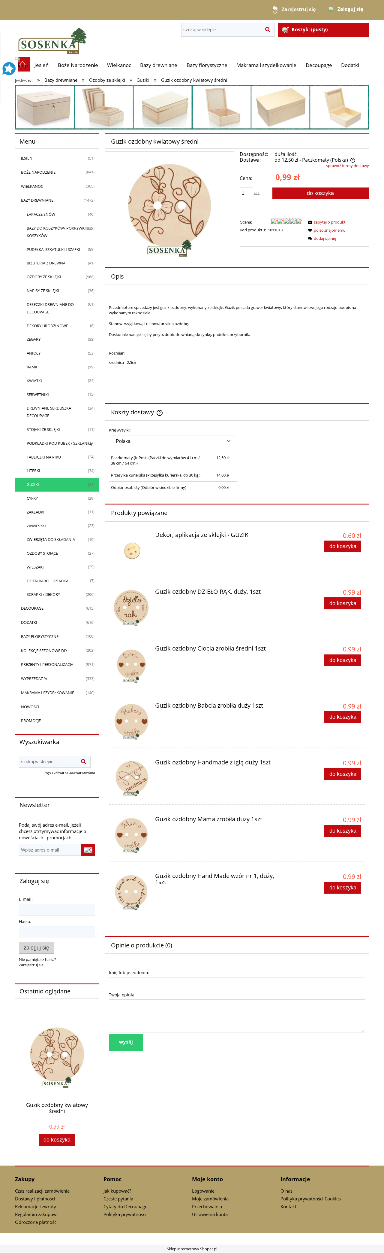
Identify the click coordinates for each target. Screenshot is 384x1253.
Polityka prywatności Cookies (310, 1199)
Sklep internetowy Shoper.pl (192, 1248)
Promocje (31, 720)
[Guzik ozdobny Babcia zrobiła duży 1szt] (131, 721)
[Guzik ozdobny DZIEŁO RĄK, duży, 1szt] (131, 607)
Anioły (33, 353)
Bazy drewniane (37, 200)
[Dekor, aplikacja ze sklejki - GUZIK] (131, 550)
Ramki (33, 367)
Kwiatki (34, 380)
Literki (33, 470)
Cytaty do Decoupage (125, 1206)
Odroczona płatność (35, 1222)
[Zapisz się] (88, 850)
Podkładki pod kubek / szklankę (59, 443)
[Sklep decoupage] (52, 38)
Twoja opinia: (122, 995)
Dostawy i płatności (35, 1199)
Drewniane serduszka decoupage (49, 411)
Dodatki (29, 622)
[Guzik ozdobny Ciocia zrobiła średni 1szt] (131, 664)
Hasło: (25, 921)
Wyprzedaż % (34, 678)
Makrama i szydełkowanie (47, 692)
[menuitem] (41, 65)
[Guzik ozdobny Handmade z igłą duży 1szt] (131, 778)
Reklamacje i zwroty (35, 1206)
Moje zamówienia (210, 1199)
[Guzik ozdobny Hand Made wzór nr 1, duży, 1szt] (131, 891)
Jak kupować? (117, 1191)
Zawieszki (36, 526)
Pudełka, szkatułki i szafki (53, 249)
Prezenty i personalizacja (47, 664)
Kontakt (288, 1206)
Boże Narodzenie (38, 172)
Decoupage (32, 608)
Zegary (33, 339)
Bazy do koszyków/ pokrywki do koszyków (59, 231)
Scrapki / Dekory (43, 594)
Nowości (30, 706)
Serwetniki (38, 394)
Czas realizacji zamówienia (42, 1191)
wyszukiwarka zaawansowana (70, 772)
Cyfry (32, 498)
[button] (326, 222)
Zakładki (35, 512)
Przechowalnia (207, 1206)
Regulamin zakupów (36, 1214)
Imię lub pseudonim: (130, 972)
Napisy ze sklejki (43, 290)
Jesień (26, 158)
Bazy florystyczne (39, 636)
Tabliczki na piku (44, 457)
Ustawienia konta (210, 1214)
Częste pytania (118, 1199)
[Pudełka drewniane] (192, 106)
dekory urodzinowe (47, 325)
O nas (286, 1191)
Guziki (33, 484)
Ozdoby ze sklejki (44, 276)
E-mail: (26, 899)
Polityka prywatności (125, 1214)
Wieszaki (35, 567)
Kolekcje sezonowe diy (44, 650)
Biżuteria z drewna (46, 263)
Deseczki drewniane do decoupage (50, 308)
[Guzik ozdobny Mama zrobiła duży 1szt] (131, 834)
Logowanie (203, 1191)
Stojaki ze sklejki (43, 429)
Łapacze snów (41, 214)
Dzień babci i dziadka (47, 581)
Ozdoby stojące (42, 553)
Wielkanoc (32, 186)
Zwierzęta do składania (51, 539)
